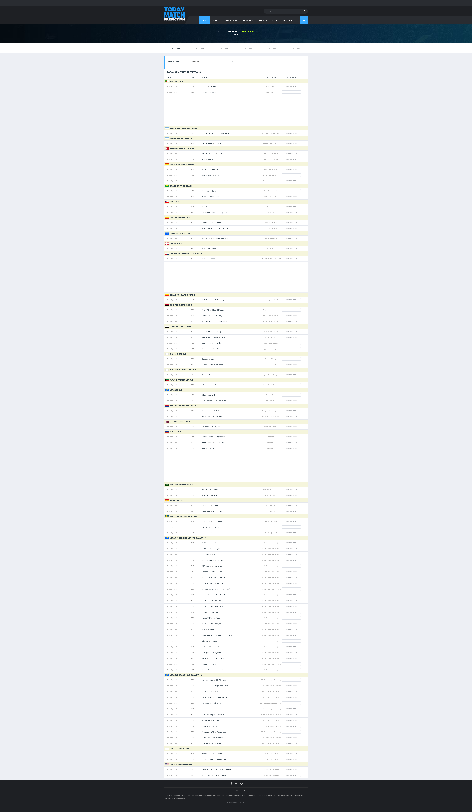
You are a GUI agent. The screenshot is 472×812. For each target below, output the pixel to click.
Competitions (230, 20)
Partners (231, 791)
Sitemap (239, 791)
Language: (301, 3)
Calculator (288, 20)
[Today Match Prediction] (174, 14)
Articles (263, 20)
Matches (176, 48)
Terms (224, 791)
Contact (247, 791)
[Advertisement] (236, 110)
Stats (215, 20)
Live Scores (247, 20)
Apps (274, 20)
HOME (204, 20)
